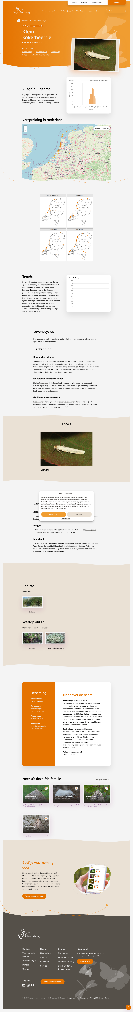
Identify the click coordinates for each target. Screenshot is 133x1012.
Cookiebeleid (65, 518)
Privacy (92, 998)
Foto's (24, 55)
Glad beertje (38, 402)
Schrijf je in (85, 961)
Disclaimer (99, 998)
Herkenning (55, 52)
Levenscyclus (41, 52)
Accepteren (53, 514)
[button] (25, 127)
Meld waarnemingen (52, 982)
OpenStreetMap (103, 124)
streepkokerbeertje (66, 402)
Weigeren (79, 514)
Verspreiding (27, 52)
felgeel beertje (44, 383)
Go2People (61, 998)
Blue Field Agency (82, 998)
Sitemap (107, 998)
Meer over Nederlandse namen (75, 725)
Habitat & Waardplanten (40, 55)
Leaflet (97, 124)
